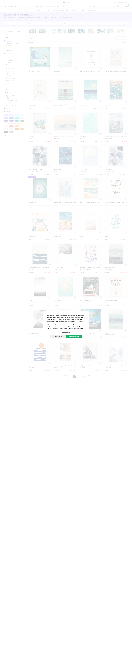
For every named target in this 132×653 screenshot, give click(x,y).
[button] (66, 332)
